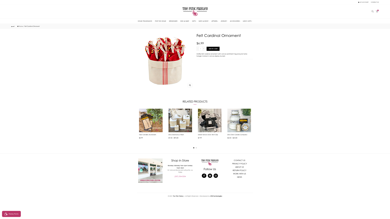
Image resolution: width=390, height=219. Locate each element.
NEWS (239, 177)
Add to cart (213, 49)
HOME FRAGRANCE (145, 21)
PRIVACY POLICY (239, 164)
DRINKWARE (173, 21)
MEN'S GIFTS (247, 21)
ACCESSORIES (235, 21)
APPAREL (214, 21)
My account (364, 2)
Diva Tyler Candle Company (237, 134)
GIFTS (194, 21)
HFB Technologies (216, 196)
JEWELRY (224, 21)
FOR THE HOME (160, 21)
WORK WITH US (239, 174)
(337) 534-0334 (180, 176)
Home (21, 26)
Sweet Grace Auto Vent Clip (208, 134)
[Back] (12, 26)
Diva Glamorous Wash (176, 134)
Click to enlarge (190, 85)
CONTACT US (239, 160)
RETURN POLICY (239, 170)
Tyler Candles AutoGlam (147, 134)
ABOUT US (239, 167)
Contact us (375, 2)
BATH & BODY (204, 21)
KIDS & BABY (184, 21)
